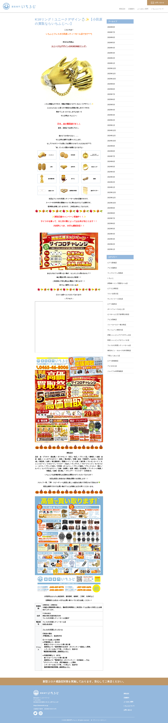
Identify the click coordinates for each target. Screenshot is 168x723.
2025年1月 (111, 125)
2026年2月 (111, 58)
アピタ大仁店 (112, 366)
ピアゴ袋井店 (112, 304)
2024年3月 (111, 177)
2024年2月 (111, 182)
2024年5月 (111, 166)
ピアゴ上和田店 (112, 288)
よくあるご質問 (142, 9)
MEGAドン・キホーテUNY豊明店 (119, 350)
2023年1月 (111, 249)
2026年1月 (111, 63)
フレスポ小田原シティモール (53, 629)
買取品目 (122, 9)
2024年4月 (111, 172)
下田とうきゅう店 (113, 356)
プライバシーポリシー (99, 720)
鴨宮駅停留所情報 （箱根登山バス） (56, 651)
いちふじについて (157, 9)
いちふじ (110, 278)
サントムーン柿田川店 (115, 330)
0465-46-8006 (47, 624)
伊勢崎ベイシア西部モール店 (117, 283)
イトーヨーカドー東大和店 (116, 325)
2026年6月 (111, 37)
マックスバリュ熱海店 (115, 273)
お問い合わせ (128, 710)
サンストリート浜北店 (115, 299)
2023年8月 (111, 213)
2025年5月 (111, 104)
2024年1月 (111, 187)
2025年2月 (111, 120)
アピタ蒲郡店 (112, 268)
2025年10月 (111, 79)
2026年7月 (111, 32)
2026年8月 (111, 27)
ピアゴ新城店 (112, 262)
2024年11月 (111, 135)
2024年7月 (111, 156)
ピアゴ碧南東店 (112, 361)
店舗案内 (131, 9)
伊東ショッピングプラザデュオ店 (119, 335)
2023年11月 (111, 197)
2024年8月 (111, 151)
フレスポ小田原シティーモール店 (119, 345)
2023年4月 (111, 234)
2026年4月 (111, 48)
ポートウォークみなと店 (116, 309)
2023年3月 (111, 239)
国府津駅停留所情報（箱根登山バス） (57, 667)
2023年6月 (111, 223)
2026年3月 (111, 53)
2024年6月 (111, 161)
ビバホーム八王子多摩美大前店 (118, 314)
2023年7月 (111, 218)
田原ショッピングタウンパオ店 (118, 340)
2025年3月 (111, 115)
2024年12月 (111, 130)
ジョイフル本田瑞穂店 (115, 371)
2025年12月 (111, 68)
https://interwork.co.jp (40, 705)
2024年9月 (111, 146)
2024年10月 (111, 141)
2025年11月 (111, 73)
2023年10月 (111, 203)
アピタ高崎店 (112, 319)
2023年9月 (111, 208)
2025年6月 (111, 99)
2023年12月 (111, 192)
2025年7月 (111, 94)
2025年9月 (111, 84)
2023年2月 (111, 244)
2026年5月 (111, 42)
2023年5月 (111, 228)
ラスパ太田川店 (112, 294)
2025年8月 (111, 89)
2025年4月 (111, 110)
